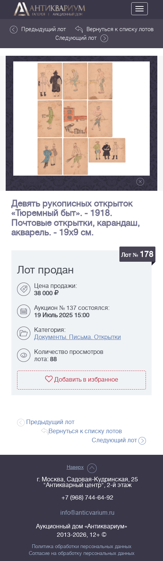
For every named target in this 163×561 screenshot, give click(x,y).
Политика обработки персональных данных (82, 546)
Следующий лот (76, 37)
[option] (81, 118)
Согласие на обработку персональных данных (82, 553)
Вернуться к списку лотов (120, 29)
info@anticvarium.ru (87, 512)
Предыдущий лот (43, 29)
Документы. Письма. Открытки (77, 337)
